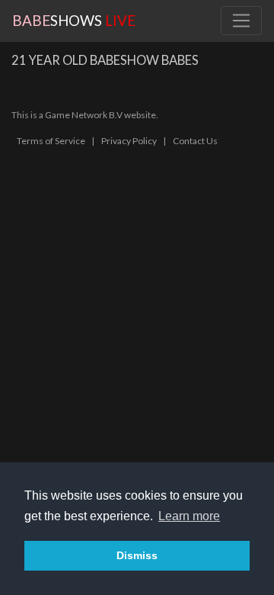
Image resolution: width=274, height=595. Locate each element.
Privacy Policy (129, 140)
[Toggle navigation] (241, 20)
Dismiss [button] (137, 555)
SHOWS (73, 20)
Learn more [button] (189, 516)
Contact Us (195, 140)
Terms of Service (51, 140)
